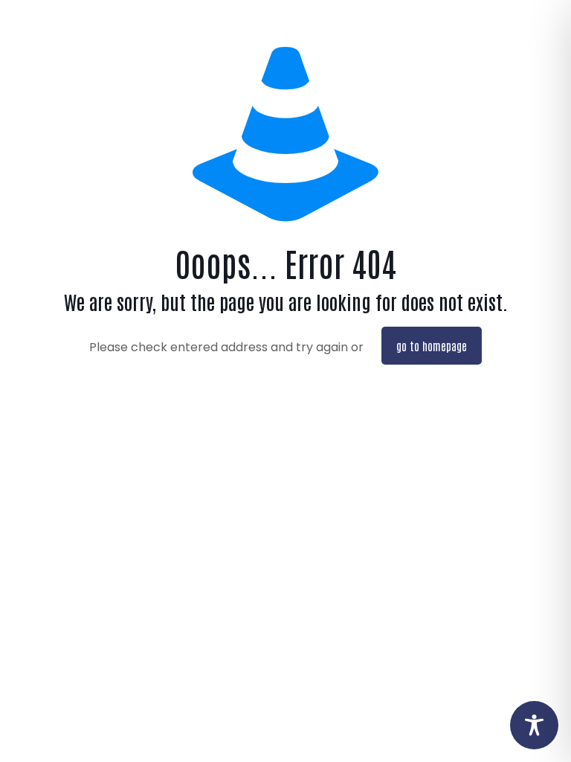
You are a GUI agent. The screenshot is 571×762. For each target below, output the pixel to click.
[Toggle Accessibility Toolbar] (534, 725)
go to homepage (431, 346)
